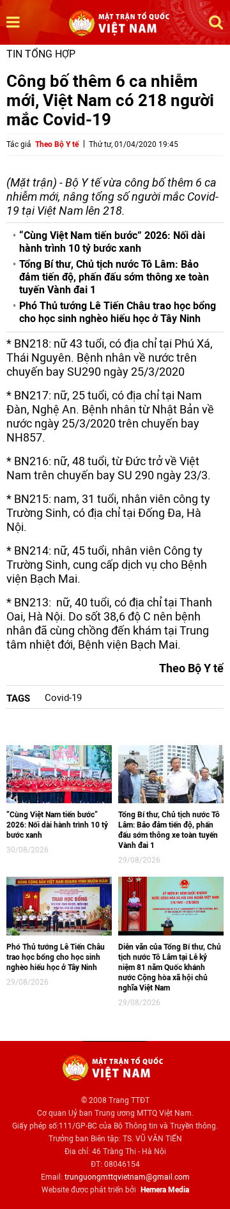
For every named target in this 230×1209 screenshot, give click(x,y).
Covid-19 (63, 698)
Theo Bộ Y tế (57, 144)
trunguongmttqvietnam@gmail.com (127, 1177)
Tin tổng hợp (40, 54)
